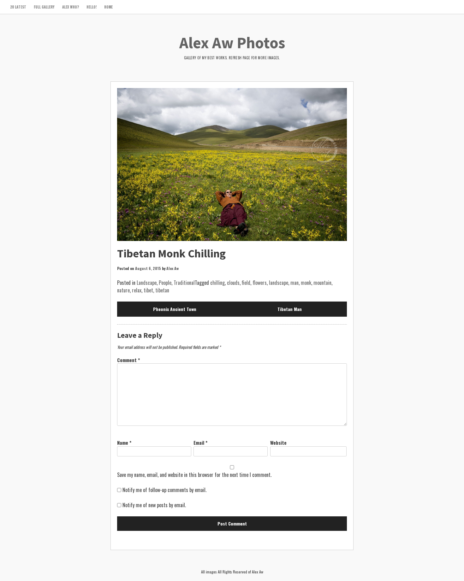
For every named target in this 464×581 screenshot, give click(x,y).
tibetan (162, 290)
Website (278, 442)
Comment (128, 359)
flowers (260, 282)
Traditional (184, 282)
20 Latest (18, 6)
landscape (278, 282)
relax (136, 290)
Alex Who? (70, 6)
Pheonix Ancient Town (174, 309)
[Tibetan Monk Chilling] (232, 164)
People (165, 282)
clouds (233, 282)
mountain (322, 282)
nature (123, 290)
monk (306, 282)
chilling (217, 282)
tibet (148, 290)
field (246, 282)
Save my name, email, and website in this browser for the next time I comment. (194, 474)
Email (200, 442)
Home (108, 6)
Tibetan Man (289, 309)
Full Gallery (44, 6)
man (294, 282)
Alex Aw (172, 268)
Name (124, 442)
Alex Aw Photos (232, 43)
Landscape (147, 282)
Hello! (91, 6)
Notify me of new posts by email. (154, 505)
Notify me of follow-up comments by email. (164, 490)
